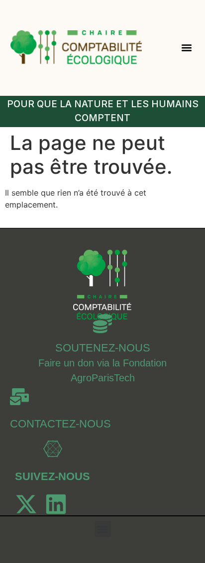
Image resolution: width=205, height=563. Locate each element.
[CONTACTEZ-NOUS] (19, 396)
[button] (186, 48)
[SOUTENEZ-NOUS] (102, 323)
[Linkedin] (56, 504)
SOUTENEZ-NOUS (102, 348)
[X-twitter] (26, 504)
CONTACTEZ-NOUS (60, 424)
